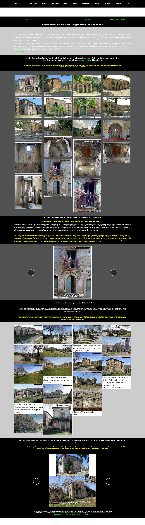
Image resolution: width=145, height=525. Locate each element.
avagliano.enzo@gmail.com (86, 514)
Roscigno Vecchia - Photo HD (117, 19)
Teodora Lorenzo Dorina (84, 60)
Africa (44, 4)
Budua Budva (87, 19)
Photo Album (33, 4)
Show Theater (55, 4)
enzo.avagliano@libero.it (58, 514)
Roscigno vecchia (26, 19)
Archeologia (108, 4)
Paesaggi (118, 4)
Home (15, 3)
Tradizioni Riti (86, 4)
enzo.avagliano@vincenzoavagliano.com (72, 514)
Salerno (97, 4)
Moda (128, 4)
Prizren (57, 19)
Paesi (65, 4)
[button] (31, 272)
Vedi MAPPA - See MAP (21, 51)
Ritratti (74, 4)
